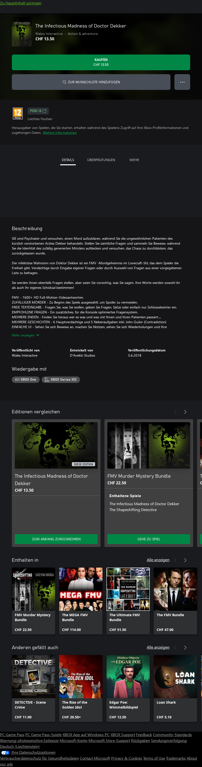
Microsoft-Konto (73, 740)
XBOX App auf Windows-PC (86, 734)
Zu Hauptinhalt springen (20, 2)
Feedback (144, 734)
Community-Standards (172, 734)
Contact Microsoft (95, 758)
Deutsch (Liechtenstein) (20, 746)
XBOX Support (123, 734)
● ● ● (182, 82)
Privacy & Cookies (126, 758)
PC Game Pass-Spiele (43, 734)
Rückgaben (140, 740)
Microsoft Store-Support (109, 740)
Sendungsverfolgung (169, 740)
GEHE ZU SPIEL (148, 539)
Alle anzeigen (158, 559)
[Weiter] (185, 411)
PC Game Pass (12, 734)
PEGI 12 (35, 111)
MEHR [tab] (134, 159)
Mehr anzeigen (23, 335)
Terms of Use (154, 758)
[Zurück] (175, 411)
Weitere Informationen (60, 132)
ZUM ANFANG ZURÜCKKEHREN (56, 539)
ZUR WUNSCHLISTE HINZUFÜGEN (94, 82)
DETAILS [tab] (68, 159)
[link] (33, 601)
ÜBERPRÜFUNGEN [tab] (101, 159)
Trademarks (176, 758)
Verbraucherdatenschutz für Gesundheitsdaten (39, 758)
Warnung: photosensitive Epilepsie (29, 740)
